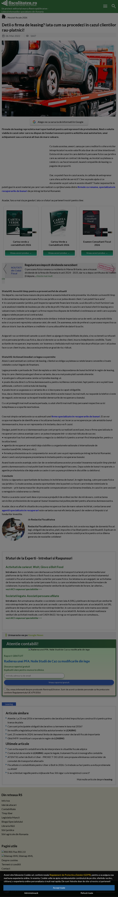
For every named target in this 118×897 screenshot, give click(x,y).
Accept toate (59, 888)
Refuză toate (87, 893)
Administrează (31, 893)
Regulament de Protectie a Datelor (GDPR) (70, 875)
